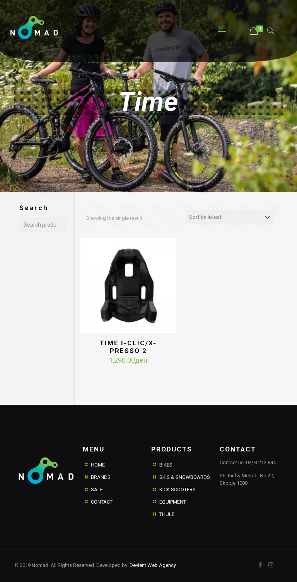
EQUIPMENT (172, 502)
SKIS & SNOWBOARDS (184, 477)
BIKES (165, 465)
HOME (98, 465)
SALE (97, 489)
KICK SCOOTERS (177, 489)
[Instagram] (271, 565)
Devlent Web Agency (152, 565)
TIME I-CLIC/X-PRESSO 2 (128, 347)
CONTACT (102, 502)
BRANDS (101, 477)
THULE (166, 514)
